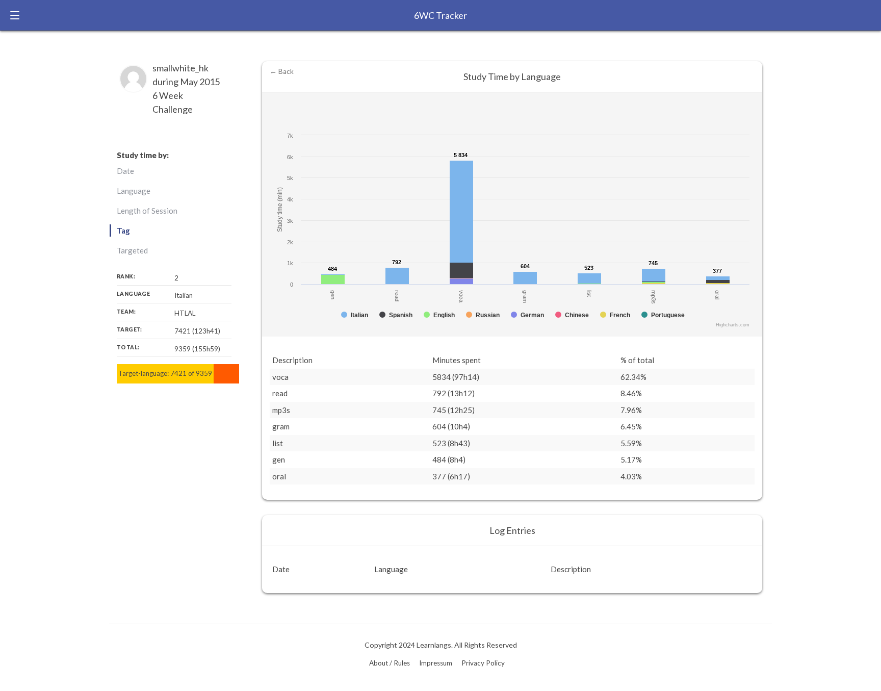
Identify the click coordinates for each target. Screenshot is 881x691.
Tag (123, 230)
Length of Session (147, 210)
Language (133, 190)
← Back (282, 71)
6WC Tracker (440, 15)
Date (125, 170)
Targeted (132, 250)
